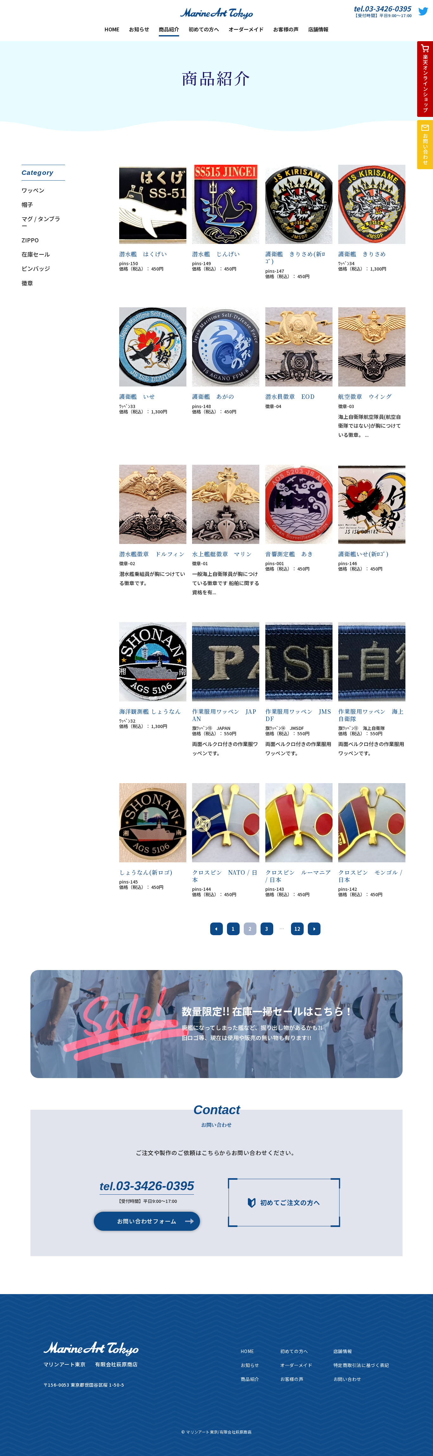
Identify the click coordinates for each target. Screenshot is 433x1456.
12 (297, 928)
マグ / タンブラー (41, 222)
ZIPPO (30, 240)
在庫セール (36, 254)
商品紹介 (169, 30)
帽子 (27, 204)
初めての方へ (204, 29)
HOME (112, 29)
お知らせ (139, 29)
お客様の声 (286, 29)
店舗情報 (318, 29)
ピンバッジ (36, 268)
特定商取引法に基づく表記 (361, 1365)
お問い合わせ (347, 1379)
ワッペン (33, 190)
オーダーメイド (246, 29)
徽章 (27, 283)
